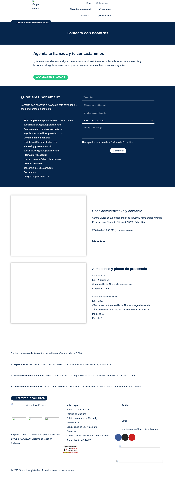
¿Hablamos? (104, 15)
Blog (88, 3)
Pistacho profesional (80, 9)
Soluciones (102, 3)
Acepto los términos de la (108, 142)
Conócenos (105, 9)
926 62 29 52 (128, 413)
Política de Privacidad (122, 142)
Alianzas (85, 15)
